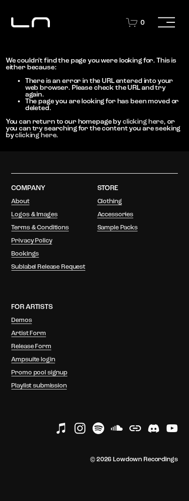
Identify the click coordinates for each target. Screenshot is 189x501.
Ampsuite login (33, 359)
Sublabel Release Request (48, 267)
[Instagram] (80, 428)
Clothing (109, 201)
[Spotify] (98, 428)
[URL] (135, 428)
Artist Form (28, 333)
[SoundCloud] (117, 428)
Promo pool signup (39, 373)
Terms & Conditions (39, 228)
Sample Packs (117, 228)
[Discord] (153, 428)
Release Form (31, 346)
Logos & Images (34, 214)
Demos (21, 320)
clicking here (143, 121)
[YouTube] (172, 428)
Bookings (25, 254)
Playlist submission (38, 386)
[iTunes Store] (61, 428)
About (20, 201)
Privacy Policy (31, 241)
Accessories (115, 214)
